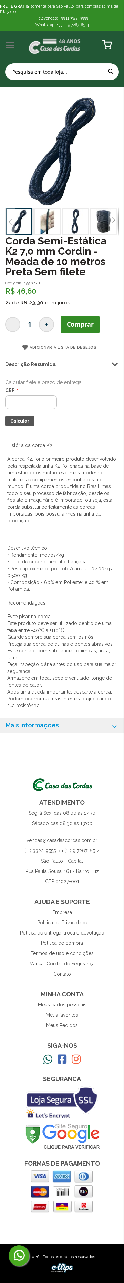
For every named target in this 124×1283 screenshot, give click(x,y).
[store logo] (55, 45)
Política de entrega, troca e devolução (62, 933)
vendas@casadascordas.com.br (62, 840)
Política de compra (62, 943)
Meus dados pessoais (62, 1004)
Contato (62, 974)
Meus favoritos (62, 1015)
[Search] (111, 71)
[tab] (62, 725)
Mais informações (32, 725)
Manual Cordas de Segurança (62, 963)
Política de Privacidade (62, 922)
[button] (10, 221)
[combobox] (62, 71)
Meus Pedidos (62, 1025)
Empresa (62, 912)
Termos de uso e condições (62, 953)
